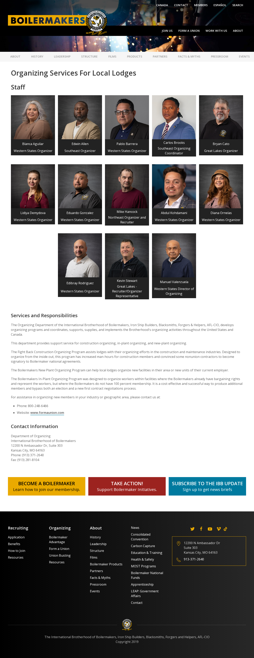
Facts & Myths (189, 56)
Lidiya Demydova (32, 213)
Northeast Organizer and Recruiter (127, 219)
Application (16, 537)
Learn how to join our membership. (46, 489)
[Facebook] (201, 528)
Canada (162, 5)
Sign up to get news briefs (207, 489)
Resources (15, 557)
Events (244, 56)
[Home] (58, 22)
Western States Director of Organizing (174, 291)
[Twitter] (192, 528)
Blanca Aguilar (33, 144)
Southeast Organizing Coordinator (174, 150)
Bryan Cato (221, 144)
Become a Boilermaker (46, 483)
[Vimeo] (219, 528)
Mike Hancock (127, 211)
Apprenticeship (142, 584)
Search (237, 5)
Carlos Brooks (174, 142)
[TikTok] (225, 528)
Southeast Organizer (80, 151)
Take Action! (127, 483)
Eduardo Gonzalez (79, 213)
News (135, 527)
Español (220, 5)
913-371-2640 (194, 559)
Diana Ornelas (221, 213)
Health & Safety (142, 559)
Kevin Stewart (127, 281)
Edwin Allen (80, 144)
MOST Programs (143, 566)
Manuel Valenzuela (174, 282)
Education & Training (146, 552)
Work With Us (216, 31)
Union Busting (60, 555)
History (37, 56)
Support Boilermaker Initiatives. (127, 489)
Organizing (60, 528)
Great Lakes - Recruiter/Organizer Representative (127, 291)
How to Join (16, 550)
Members (201, 5)
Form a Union (189, 31)
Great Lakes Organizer (221, 151)
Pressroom (219, 56)
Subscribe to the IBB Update (207, 483)
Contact (181, 5)
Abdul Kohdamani (174, 213)
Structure (89, 56)
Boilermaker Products (106, 564)
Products (134, 56)
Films (112, 56)
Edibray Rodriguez (80, 283)
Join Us (167, 31)
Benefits (14, 544)
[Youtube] (210, 528)
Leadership (62, 56)
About (238, 31)
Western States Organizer (33, 151)
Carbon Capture (143, 546)
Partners (160, 56)
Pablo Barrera (127, 144)
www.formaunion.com (47, 412)
